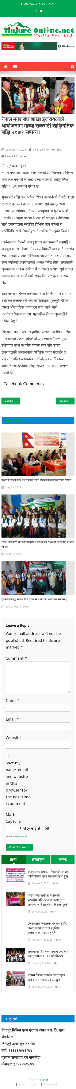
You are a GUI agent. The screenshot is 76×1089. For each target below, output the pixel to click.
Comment (16, 658)
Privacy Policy (52, 1084)
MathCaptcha (21, 836)
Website (13, 737)
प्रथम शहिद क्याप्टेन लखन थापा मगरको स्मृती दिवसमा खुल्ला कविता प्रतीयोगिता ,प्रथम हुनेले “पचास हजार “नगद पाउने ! (67, 401)
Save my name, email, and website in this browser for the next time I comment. (18, 783)
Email (12, 719)
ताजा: (13, 859)
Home (22, 1084)
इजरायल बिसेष (10, 140)
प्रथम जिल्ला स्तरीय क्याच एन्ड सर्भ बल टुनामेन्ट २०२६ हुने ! (46, 977)
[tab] (13, 859)
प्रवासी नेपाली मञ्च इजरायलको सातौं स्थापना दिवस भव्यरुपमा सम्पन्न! (36, 480)
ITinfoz (44, 1080)
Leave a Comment (16, 156)
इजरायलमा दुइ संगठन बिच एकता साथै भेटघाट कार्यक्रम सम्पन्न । (34, 599)
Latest (35, 1084)
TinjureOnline (41, 149)
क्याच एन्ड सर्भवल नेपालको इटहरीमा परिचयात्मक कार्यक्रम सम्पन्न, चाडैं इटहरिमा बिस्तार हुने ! (48, 900)
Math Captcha (13, 818)
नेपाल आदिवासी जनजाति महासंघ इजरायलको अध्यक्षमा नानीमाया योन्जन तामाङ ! (37, 544)
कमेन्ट (63, 859)
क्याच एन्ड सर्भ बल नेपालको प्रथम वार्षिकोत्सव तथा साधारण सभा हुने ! (48, 874)
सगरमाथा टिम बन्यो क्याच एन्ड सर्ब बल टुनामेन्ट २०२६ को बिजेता (48, 954)
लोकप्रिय (38, 859)
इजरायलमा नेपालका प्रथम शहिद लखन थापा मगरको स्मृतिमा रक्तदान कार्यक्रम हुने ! (47, 928)
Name (13, 700)
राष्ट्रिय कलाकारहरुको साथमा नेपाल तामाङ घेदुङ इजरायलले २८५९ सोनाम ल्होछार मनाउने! (13, 401)
